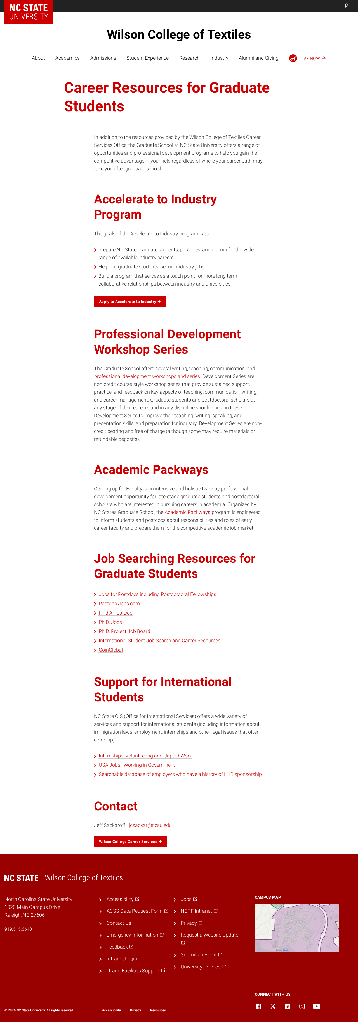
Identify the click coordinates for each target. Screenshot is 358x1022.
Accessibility (111, 1010)
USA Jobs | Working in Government (137, 765)
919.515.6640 (18, 929)
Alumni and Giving (259, 58)
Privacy (135, 1010)
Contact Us (119, 923)
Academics (67, 58)
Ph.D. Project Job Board (124, 631)
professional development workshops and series (147, 376)
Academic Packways (187, 512)
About (38, 58)
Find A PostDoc (115, 613)
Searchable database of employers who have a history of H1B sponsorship (180, 774)
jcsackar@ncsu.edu (150, 825)
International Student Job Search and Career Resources (159, 640)
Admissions (103, 58)
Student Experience (147, 58)
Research (189, 58)
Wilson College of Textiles (179, 34)
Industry (219, 58)
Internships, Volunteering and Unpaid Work (145, 756)
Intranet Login (122, 958)
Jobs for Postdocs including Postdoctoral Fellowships (157, 594)
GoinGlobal (111, 650)
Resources (158, 1010)
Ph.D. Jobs (110, 622)
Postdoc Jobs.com (119, 603)
